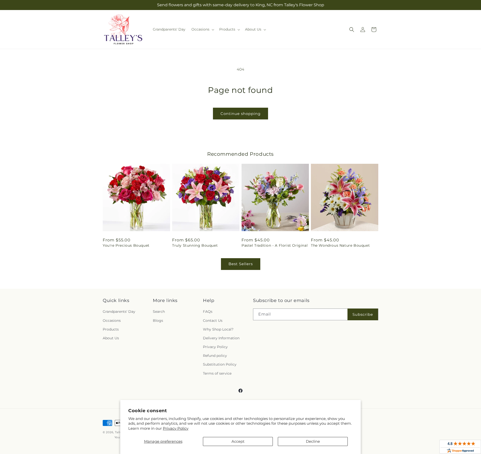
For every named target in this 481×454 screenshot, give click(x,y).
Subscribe (362, 314)
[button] (202, 29)
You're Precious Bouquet (126, 245)
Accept (238, 441)
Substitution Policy (219, 364)
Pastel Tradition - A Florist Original (275, 245)
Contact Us (212, 320)
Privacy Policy (175, 428)
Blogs (158, 320)
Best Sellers (240, 263)
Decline (313, 441)
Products (111, 329)
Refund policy (215, 355)
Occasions (112, 320)
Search (159, 311)
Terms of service (217, 373)
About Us (111, 338)
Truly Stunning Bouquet (195, 245)
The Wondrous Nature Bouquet (340, 245)
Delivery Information (221, 338)
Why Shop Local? (218, 329)
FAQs (207, 311)
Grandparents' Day (119, 311)
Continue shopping (240, 113)
